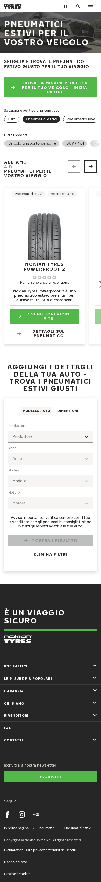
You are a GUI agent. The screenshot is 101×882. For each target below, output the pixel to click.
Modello (14, 470)
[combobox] (50, 437)
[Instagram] (22, 814)
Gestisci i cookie (17, 874)
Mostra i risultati (54, 540)
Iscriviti (50, 776)
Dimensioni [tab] (67, 411)
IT (66, 6)
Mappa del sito (15, 862)
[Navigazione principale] (90, 6)
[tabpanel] (50, 493)
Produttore (17, 426)
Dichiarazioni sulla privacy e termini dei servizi (40, 850)
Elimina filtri (50, 554)
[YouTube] (36, 814)
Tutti (12, 119)
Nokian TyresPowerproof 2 (45, 266)
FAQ (8, 728)
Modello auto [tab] (36, 411)
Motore (14, 492)
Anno (12, 448)
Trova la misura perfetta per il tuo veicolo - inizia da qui (55, 87)
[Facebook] (7, 814)
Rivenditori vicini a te (48, 316)
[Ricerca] (78, 6)
